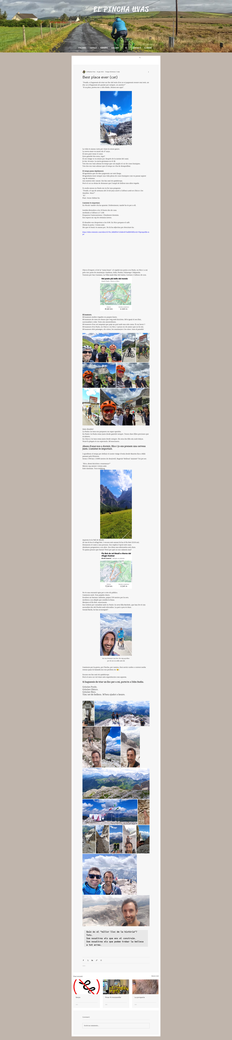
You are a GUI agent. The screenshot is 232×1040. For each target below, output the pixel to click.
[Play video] (116, 250)
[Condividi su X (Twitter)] (88, 960)
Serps (78, 997)
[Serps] (86, 986)
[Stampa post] (101, 960)
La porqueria (139, 997)
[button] (140, 57)
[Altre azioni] (148, 72)
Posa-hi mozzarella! (113, 997)
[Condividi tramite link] (97, 960)
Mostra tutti (155, 976)
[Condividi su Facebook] (83, 960)
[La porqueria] (145, 986)
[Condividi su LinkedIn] (92, 960)
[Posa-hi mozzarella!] (116, 986)
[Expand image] (102, 347)
